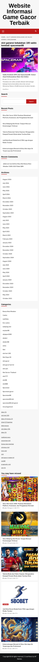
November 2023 (8, 287)
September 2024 (8, 257)
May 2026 (6, 190)
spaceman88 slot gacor (10, 403)
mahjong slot (7, 326)
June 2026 (6, 187)
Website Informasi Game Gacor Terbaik (19, 14)
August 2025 (7, 216)
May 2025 (6, 228)
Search (4, 94)
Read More (5, 89)
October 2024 (7, 254)
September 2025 (8, 213)
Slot (4, 70)
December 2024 (8, 246)
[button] (3, 31)
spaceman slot (6, 440)
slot (2, 454)
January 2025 (7, 242)
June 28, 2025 (12, 79)
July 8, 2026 (12, 613)
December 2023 (8, 283)
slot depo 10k (5, 429)
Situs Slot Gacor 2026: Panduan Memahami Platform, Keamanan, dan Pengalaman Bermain (18, 116)
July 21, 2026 (12, 578)
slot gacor (6, 361)
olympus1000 (7, 334)
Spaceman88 (7, 395)
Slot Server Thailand (9, 372)
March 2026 (7, 198)
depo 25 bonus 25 (7, 419)
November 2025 (8, 205)
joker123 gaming (6, 422)
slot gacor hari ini (8, 365)
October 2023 (7, 291)
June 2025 (6, 224)
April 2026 (6, 194)
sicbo (4, 346)
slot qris (5, 368)
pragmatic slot (6, 464)
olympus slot (5, 447)
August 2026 (7, 179)
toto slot (4, 451)
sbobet (5, 338)
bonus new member (7, 444)
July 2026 (6, 183)
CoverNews (28, 656)
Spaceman (6, 388)
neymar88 (6, 330)
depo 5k (4, 412)
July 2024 (6, 265)
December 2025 (8, 202)
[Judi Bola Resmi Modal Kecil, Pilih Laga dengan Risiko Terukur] (19, 594)
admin (5, 79)
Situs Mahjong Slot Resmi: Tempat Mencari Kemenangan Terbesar (17, 125)
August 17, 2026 (13, 508)
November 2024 (8, 250)
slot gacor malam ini (7, 457)
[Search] (36, 31)
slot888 (5, 384)
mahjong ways (5, 437)
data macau (5, 425)
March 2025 (7, 235)
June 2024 (6, 268)
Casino (5, 315)
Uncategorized (8, 407)
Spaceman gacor (8, 391)
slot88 (5, 380)
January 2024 (7, 280)
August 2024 (7, 261)
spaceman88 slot (8, 399)
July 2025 (6, 220)
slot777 (5, 376)
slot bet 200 (7, 353)
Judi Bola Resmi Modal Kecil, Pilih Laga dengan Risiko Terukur (18, 141)
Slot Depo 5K (7, 357)
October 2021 (7, 298)
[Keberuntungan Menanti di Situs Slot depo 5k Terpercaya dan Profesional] (19, 629)
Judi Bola (6, 319)
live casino (6, 323)
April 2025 (6, 231)
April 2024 (6, 276)
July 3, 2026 (12, 648)
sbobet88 (6, 342)
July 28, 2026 (12, 543)
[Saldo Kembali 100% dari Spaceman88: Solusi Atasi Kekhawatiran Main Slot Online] (19, 60)
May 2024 (6, 272)
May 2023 (6, 295)
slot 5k (3, 468)
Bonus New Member (9, 311)
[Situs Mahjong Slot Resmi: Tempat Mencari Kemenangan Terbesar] (19, 524)
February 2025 (7, 239)
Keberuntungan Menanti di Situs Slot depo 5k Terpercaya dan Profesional (18, 150)
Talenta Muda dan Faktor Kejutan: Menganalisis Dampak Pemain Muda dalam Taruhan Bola (18, 133)
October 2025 (7, 209)
